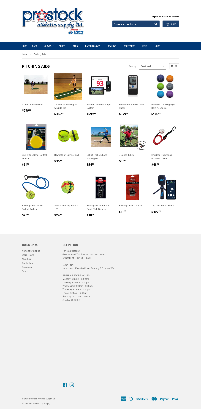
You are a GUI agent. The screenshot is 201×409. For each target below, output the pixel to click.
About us (26, 258)
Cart (173, 24)
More (157, 46)
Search (25, 271)
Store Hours (28, 254)
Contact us (27, 263)
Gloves (48, 46)
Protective (129, 46)
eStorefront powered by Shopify (36, 403)
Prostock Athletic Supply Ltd (42, 398)
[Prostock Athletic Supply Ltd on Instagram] (71, 385)
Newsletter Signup (31, 250)
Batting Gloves (93, 46)
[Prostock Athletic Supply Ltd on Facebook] (64, 385)
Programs (27, 267)
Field (145, 46)
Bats (34, 46)
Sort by (132, 66)
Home (24, 46)
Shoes (62, 46)
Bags (75, 46)
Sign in (155, 16)
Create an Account (170, 16)
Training (112, 46)
